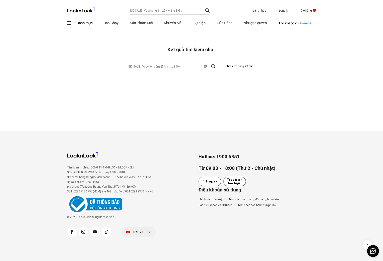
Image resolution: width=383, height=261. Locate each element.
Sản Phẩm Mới (141, 23)
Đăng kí (283, 10)
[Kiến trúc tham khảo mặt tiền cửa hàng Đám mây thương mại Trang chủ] (81, 9)
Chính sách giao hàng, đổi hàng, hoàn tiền (253, 199)
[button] (259, 10)
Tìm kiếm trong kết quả (240, 66)
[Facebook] (72, 231)
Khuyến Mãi (173, 23)
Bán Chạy (111, 23)
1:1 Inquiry (210, 181)
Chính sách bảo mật (210, 199)
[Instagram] (83, 231)
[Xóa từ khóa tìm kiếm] (205, 66)
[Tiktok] (106, 231)
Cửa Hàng (224, 23)
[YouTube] (95, 231)
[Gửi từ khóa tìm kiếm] (207, 10)
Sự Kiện (199, 23)
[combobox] (170, 11)
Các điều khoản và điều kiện (215, 205)
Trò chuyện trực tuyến (234, 181)
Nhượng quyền (255, 23)
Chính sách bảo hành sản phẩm (256, 205)
